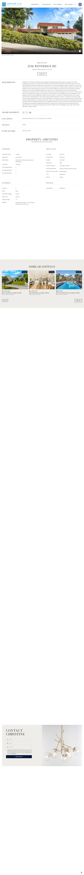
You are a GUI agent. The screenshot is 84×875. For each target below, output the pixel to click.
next (9, 51)
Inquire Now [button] (42, 73)
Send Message (18, 756)
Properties (34, 4)
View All (78, 300)
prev (6, 51)
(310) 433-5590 (69, 4)
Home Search (46, 4)
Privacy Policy (13, 753)
